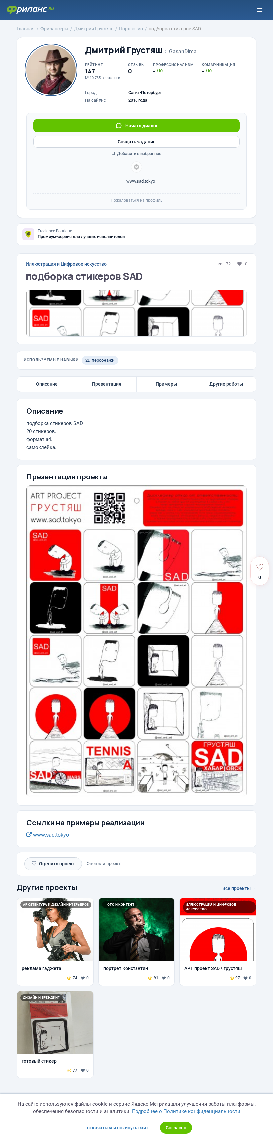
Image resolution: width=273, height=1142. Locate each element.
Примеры (166, 384)
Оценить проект (53, 863)
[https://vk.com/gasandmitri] (136, 167)
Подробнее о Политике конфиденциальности (186, 1111)
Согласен (176, 1127)
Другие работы (226, 384)
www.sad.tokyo (140, 181)
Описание (47, 384)
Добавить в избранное (138, 153)
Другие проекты (47, 887)
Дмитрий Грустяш (123, 50)
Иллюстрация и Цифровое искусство (66, 264)
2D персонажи (100, 360)
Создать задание (137, 141)
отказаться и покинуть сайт (117, 1127)
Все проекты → (239, 888)
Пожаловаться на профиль (137, 200)
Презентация (106, 384)
